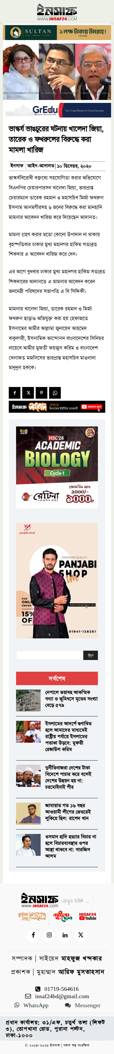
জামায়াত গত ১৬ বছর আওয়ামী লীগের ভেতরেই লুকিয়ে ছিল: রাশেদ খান (68, 812)
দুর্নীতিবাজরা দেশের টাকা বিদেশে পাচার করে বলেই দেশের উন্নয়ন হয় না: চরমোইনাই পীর (68, 778)
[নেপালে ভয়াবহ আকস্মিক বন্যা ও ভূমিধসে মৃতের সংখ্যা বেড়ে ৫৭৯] (28, 701)
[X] (28, 393)
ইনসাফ (17, 166)
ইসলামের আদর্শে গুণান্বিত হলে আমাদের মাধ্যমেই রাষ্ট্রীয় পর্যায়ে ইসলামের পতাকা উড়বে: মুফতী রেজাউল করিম (68, 736)
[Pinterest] (41, 393)
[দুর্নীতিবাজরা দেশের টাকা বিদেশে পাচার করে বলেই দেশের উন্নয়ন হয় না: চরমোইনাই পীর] (28, 776)
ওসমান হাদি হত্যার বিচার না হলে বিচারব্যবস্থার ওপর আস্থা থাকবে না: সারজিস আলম (70, 847)
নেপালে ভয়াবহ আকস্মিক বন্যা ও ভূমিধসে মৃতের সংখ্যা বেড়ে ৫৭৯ (71, 699)
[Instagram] (49, 935)
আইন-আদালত (40, 166)
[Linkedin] (64, 935)
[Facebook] (14, 393)
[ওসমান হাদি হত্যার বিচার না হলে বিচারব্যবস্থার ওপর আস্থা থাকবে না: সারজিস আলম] (28, 845)
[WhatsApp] (55, 393)
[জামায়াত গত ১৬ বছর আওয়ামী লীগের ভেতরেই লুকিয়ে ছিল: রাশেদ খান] (28, 814)
